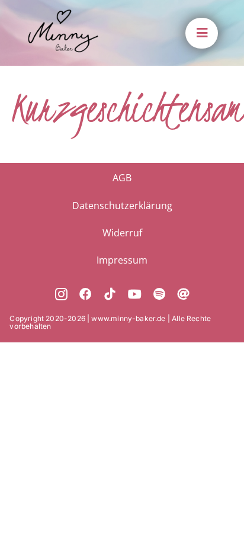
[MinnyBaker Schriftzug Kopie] (63, 15)
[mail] (183, 294)
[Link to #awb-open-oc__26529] (201, 33)
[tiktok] (110, 294)
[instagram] (61, 294)
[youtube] (135, 294)
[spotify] (159, 294)
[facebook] (85, 294)
